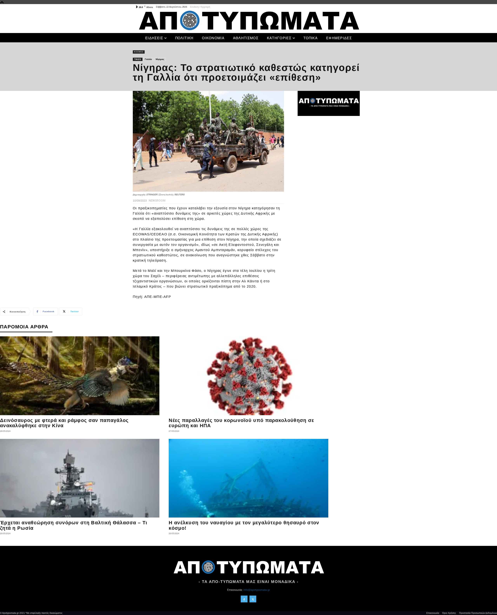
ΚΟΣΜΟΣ (138, 52)
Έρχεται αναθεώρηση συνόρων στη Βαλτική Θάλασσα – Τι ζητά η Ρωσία (73, 525)
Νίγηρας (160, 59)
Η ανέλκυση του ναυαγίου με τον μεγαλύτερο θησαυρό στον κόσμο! (244, 525)
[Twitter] (252, 599)
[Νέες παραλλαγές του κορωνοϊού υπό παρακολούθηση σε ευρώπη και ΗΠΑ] (248, 375)
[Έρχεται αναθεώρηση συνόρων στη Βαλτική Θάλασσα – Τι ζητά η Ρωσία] (79, 478)
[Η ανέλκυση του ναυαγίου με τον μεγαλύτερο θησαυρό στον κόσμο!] (248, 478)
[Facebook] (244, 599)
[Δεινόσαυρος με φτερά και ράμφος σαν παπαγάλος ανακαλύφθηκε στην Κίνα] (79, 375)
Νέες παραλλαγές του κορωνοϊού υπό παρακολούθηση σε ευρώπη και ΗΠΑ (241, 423)
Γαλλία (148, 59)
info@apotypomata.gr (256, 589)
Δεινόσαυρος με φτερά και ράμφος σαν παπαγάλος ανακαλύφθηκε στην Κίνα (64, 423)
